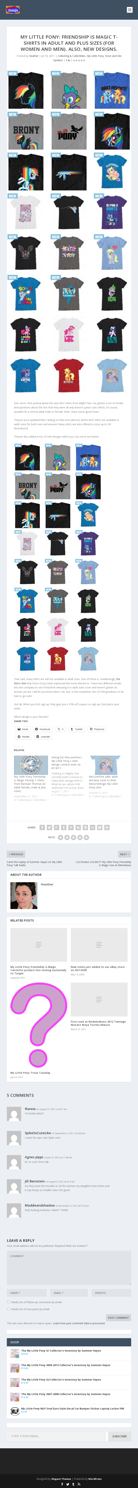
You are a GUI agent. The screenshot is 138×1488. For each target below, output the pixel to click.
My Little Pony (95, 56)
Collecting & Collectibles (72, 56)
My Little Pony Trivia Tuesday (30, 1072)
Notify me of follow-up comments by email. (36, 1302)
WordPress (95, 1478)
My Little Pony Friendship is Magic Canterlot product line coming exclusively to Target (38, 970)
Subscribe (119, 1436)
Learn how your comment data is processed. (79, 1323)
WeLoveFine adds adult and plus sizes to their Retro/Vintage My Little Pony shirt (103, 782)
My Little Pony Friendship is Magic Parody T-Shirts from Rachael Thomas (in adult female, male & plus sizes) (30, 784)
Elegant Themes (61, 1478)
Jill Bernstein (35, 1181)
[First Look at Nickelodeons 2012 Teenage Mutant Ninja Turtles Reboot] (99, 999)
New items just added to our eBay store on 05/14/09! (98, 968)
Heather (33, 56)
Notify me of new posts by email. (30, 1309)
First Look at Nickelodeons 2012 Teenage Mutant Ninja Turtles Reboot (98, 1023)
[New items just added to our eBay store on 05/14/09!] (99, 945)
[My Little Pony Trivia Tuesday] (38, 1025)
